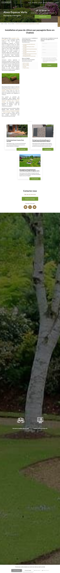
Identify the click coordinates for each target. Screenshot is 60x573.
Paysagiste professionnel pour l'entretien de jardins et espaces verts (29, 170)
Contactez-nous (42, 16)
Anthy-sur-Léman (26, 63)
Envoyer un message (30, 198)
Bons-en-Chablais (11, 23)
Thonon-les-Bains (26, 67)
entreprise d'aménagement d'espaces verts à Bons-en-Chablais (10, 89)
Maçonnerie (45, 2)
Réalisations (51, 2)
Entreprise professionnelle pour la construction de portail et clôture (41, 140)
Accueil (29, 2)
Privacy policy (46, 570)
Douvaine (24, 66)
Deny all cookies (28, 570)
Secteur (6, 23)
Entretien (40, 2)
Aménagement (34, 2)
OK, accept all (17, 570)
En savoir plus (22, 149)
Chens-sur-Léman (26, 65)
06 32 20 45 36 (43, 10)
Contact (57, 2)
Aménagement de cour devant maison (29, 56)
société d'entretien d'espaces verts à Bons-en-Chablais (10, 101)
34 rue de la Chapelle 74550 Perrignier (43, 13)
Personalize (37, 570)
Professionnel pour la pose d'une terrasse (15, 140)
